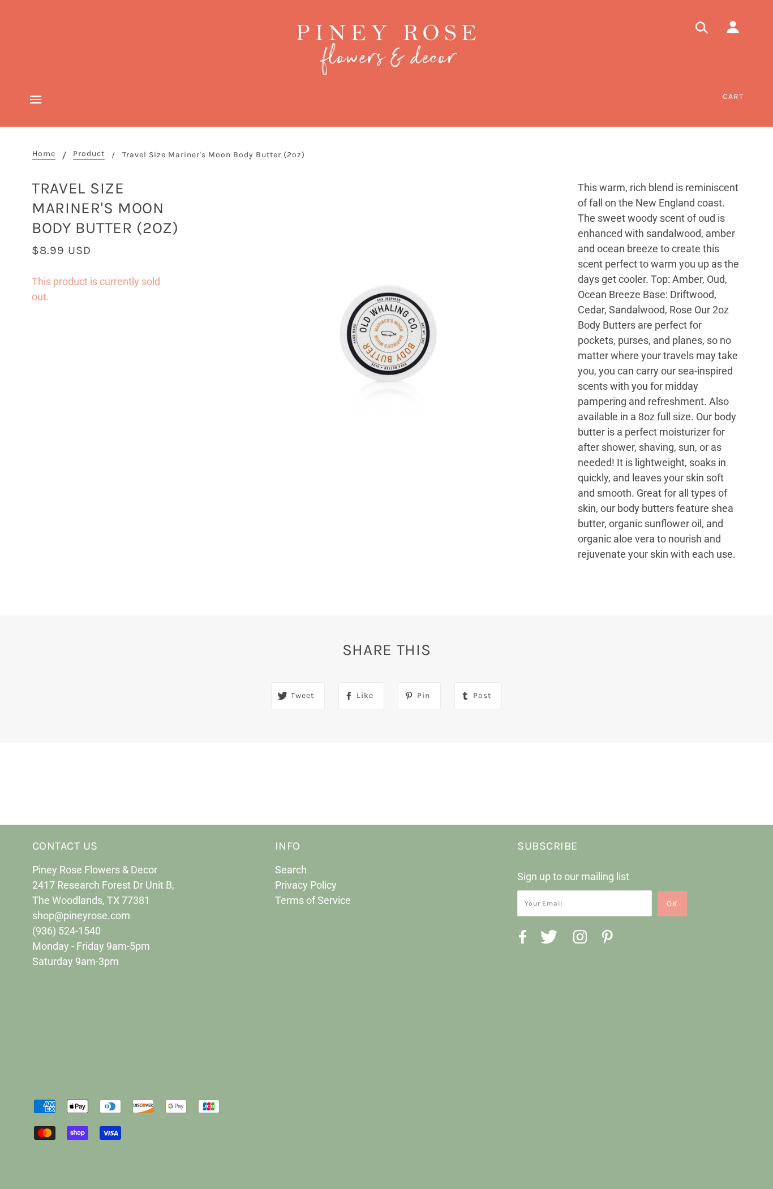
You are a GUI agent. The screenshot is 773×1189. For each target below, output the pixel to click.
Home (43, 154)
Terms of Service (313, 900)
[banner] (386, 48)
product (89, 154)
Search (291, 870)
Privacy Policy (306, 885)
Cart (733, 96)
